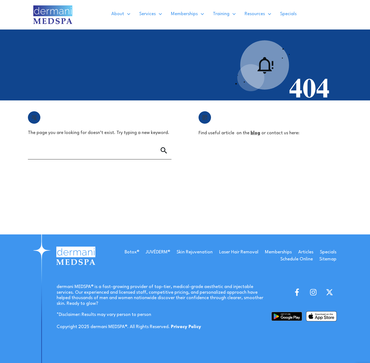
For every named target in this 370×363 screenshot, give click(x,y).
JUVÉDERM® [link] (158, 252)
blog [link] (255, 133)
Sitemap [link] (327, 259)
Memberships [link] (278, 252)
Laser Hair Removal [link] (238, 252)
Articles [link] (305, 252)
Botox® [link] (132, 252)
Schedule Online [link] (296, 259)
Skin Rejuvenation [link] (195, 252)
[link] (52, 14)
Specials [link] (328, 252)
